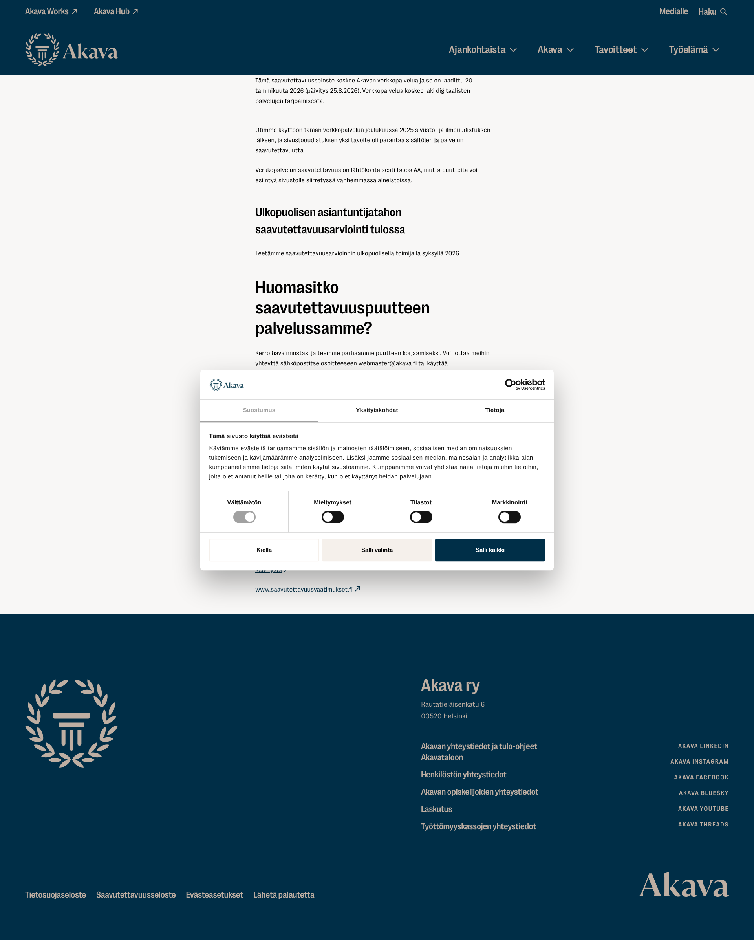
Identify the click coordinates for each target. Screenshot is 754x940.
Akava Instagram (699, 761)
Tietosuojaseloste (55, 895)
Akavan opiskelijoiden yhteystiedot (479, 792)
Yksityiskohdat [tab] (377, 410)
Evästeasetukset (214, 895)
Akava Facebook (701, 777)
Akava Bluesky (704, 793)
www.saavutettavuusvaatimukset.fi (304, 589)
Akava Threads (703, 824)
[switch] (333, 515)
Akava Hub (112, 11)
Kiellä (264, 549)
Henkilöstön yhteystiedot (463, 775)
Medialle (673, 11)
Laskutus (436, 809)
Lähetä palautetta (283, 895)
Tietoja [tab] (495, 410)
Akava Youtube (703, 808)
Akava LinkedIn (703, 745)
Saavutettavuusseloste (136, 895)
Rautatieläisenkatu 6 (454, 705)
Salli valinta (377, 549)
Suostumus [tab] (259, 410)
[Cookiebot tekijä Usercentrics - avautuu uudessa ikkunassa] (510, 384)
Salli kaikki (490, 549)
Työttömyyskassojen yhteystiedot (478, 827)
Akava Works (47, 11)
